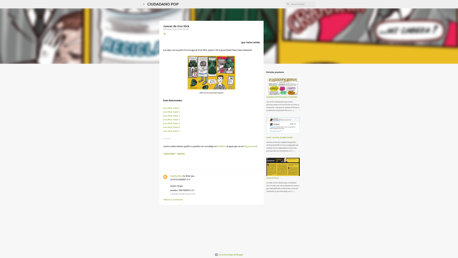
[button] (164, 34)
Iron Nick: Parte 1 (171, 108)
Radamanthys (176, 176)
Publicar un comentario (173, 200)
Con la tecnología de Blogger (230, 255)
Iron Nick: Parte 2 (171, 112)
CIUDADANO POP (163, 4)
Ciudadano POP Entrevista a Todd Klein (281, 97)
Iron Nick (181, 154)
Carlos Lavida (169, 154)
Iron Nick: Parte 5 (171, 123)
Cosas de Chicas (272, 178)
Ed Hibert (221, 146)
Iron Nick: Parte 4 (171, 119)
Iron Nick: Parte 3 (171, 116)
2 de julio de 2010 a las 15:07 (182, 194)
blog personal (250, 146)
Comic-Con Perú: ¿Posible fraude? (279, 137)
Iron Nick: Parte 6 (171, 127)
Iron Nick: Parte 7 (171, 131)
